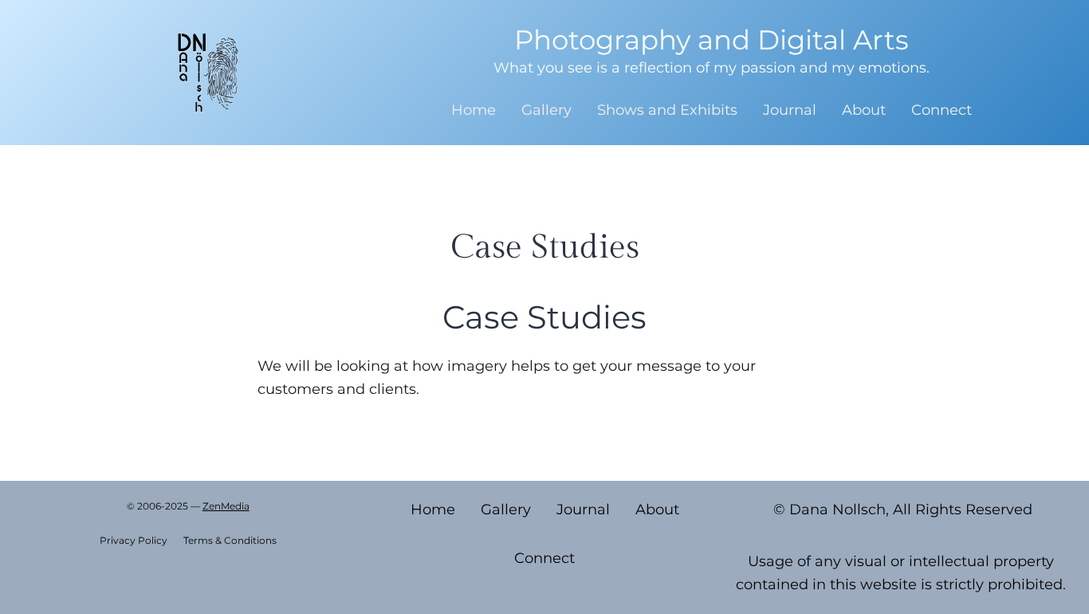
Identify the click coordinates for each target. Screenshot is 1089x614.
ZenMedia (226, 506)
